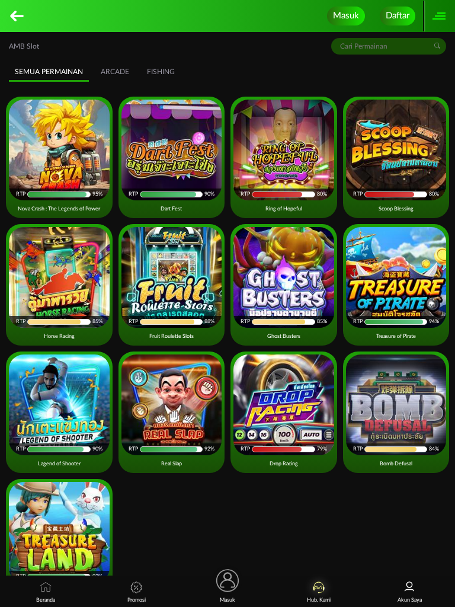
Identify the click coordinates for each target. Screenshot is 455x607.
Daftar (397, 15)
